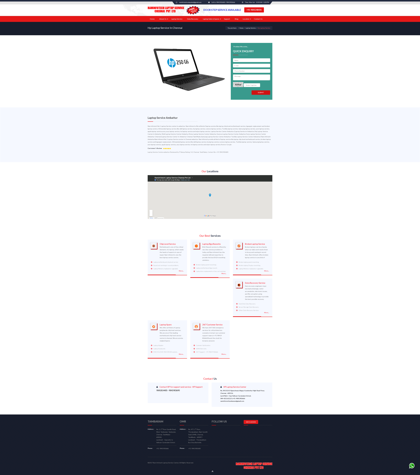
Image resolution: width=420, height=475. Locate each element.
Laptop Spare (166, 325)
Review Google (226, 144)
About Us (162, 19)
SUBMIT (261, 92)
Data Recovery (192, 19)
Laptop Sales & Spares (211, 19)
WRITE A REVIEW (251, 422)
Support (227, 19)
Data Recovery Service (255, 283)
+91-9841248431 (254, 10)
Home (152, 19)
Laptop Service (176, 19)
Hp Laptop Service (264, 28)
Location (246, 19)
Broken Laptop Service (255, 244)
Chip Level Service (168, 244)
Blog (236, 19)
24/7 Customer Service (212, 325)
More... (181, 271)
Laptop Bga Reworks (211, 244)
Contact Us (258, 19)
